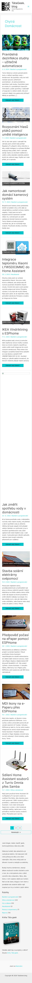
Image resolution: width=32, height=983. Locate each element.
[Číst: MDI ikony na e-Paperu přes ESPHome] (16, 691)
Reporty (4, 913)
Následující (16, 832)
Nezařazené (15, 274)
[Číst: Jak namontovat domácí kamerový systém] (16, 179)
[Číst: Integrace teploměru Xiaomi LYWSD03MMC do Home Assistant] (16, 247)
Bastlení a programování (18, 69)
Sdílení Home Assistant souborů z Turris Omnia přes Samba (15, 780)
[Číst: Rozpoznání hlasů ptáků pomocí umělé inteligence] (16, 115)
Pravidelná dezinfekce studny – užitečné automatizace (15, 60)
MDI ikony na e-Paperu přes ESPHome (13, 707)
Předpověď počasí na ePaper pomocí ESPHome (15, 639)
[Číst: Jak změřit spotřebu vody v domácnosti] (16, 436)
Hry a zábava (6, 903)
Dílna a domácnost (17, 790)
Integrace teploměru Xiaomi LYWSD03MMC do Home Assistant (15, 265)
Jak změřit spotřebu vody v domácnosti (14, 508)
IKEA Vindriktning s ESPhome (15, 331)
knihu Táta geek (12, 953)
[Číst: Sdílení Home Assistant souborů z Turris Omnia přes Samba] (16, 760)
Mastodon (19, 966)
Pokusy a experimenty (9, 909)
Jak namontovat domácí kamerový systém (15, 194)
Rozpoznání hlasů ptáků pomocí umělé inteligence (15, 130)
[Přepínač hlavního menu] (28, 6)
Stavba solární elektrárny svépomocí (12, 574)
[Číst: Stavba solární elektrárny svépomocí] (16, 559)
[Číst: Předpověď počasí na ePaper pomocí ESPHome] (16, 623)
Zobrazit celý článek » (12, 100)
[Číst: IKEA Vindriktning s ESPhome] (16, 317)
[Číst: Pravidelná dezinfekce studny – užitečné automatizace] (16, 42)
